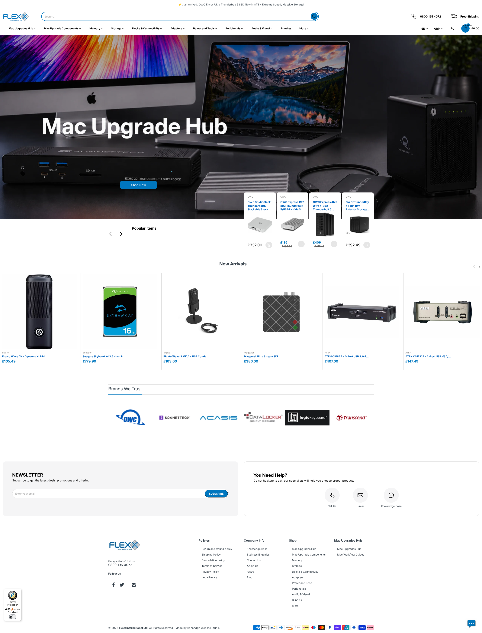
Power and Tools (302, 583)
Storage (297, 565)
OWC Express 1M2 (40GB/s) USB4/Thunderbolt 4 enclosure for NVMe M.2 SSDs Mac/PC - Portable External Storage (358, 205)
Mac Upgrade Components (309, 554)
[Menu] (19, 591)
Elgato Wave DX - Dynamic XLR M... (24, 356)
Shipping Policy (211, 554)
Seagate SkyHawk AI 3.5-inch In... (104, 356)
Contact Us (254, 560)
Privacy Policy (210, 571)
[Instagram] (134, 585)
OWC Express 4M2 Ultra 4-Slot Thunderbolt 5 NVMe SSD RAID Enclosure (292, 205)
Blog (249, 577)
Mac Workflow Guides (350, 554)
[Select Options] (268, 244)
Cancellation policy (213, 560)
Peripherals (299, 588)
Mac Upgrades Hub (304, 548)
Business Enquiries (258, 554)
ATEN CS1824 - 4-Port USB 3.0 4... (347, 356)
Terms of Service (212, 565)
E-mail (360, 506)
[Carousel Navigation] (115, 234)
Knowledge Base (391, 506)
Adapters (298, 577)
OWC (250, 196)
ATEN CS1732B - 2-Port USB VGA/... (428, 356)
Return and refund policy (217, 548)
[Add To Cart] (366, 244)
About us (252, 565)
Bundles (297, 600)
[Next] (110, 234)
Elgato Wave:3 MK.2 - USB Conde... (186, 356)
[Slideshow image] (241, 127)
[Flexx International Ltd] (16, 16)
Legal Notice (209, 577)
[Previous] (120, 234)
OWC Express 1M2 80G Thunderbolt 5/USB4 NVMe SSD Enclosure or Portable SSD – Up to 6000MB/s (260, 205)
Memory (297, 560)
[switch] (12, 617)
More (295, 605)
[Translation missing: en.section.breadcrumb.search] (314, 16)
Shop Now (138, 185)
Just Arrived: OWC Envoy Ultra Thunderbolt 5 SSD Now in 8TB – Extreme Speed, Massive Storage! (243, 4)
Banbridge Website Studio (203, 627)
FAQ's (250, 571)
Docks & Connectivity (305, 571)
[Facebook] (113, 585)
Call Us (332, 506)
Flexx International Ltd (133, 627)
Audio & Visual (301, 594)
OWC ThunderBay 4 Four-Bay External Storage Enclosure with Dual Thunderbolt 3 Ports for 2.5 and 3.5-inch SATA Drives (325, 205)
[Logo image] (130, 417)
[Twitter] (122, 585)
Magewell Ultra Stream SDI (261, 356)
